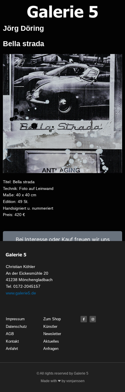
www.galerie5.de (21, 293)
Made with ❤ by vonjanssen (63, 381)
